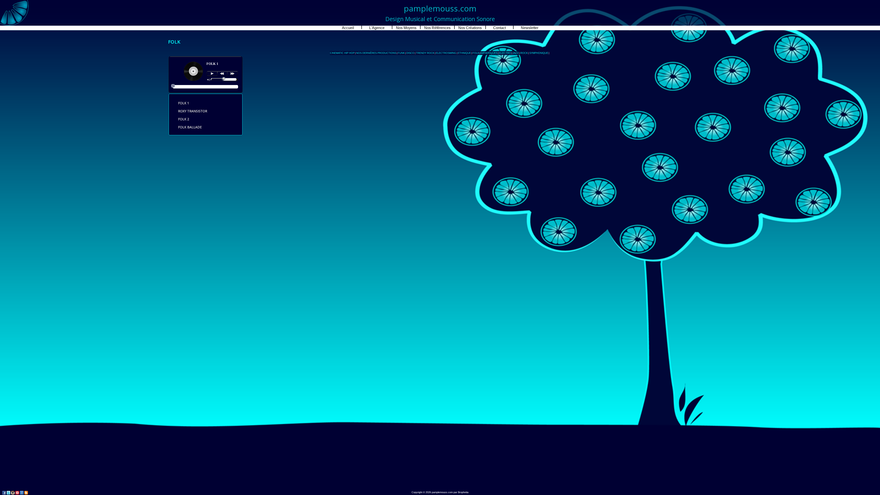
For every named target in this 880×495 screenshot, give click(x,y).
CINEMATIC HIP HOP (342, 53)
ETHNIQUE (464, 53)
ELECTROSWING (446, 53)
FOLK (476, 53)
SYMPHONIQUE (538, 53)
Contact (499, 28)
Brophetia (463, 492)
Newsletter (529, 28)
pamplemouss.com (442, 492)
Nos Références (437, 28)
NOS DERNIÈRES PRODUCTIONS (376, 53)
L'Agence (377, 28)
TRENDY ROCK (425, 53)
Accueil (348, 28)
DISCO (410, 53)
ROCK (524, 53)
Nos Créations (470, 28)
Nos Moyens (406, 28)
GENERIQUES (489, 53)
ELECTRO (505, 53)
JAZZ (516, 53)
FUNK (401, 53)
